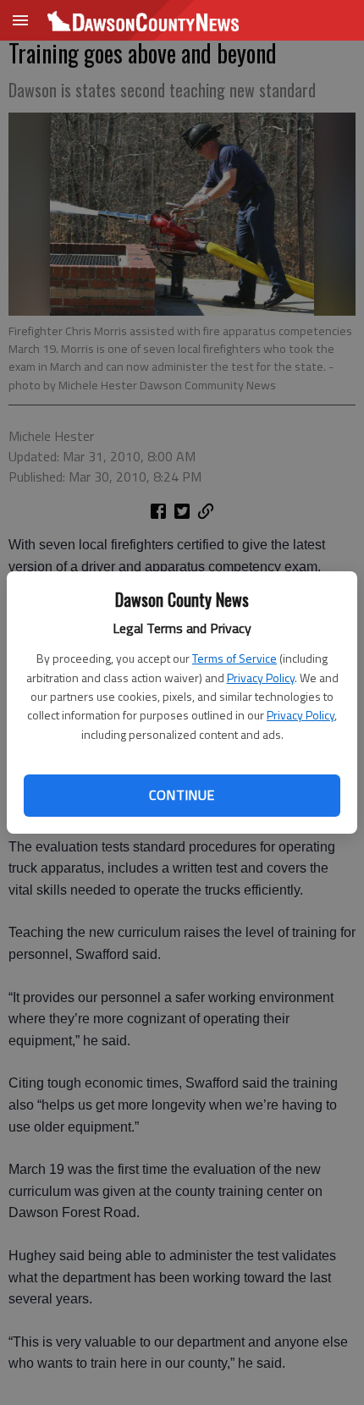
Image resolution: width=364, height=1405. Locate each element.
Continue (181, 795)
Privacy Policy (261, 677)
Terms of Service (234, 658)
